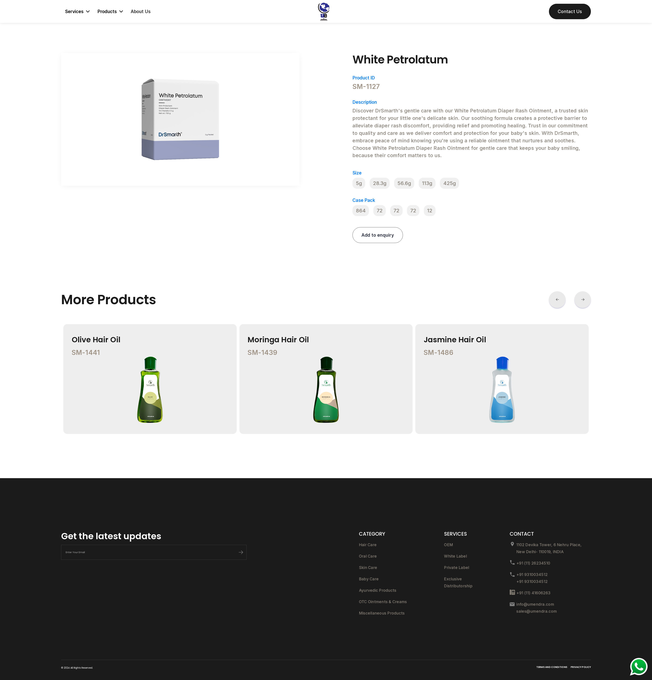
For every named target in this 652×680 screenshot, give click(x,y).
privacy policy (581, 667)
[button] (557, 299)
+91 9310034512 (532, 574)
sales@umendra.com (536, 611)
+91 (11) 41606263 (533, 593)
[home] (323, 11)
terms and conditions (551, 667)
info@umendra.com (535, 604)
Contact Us (570, 11)
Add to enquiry (377, 235)
